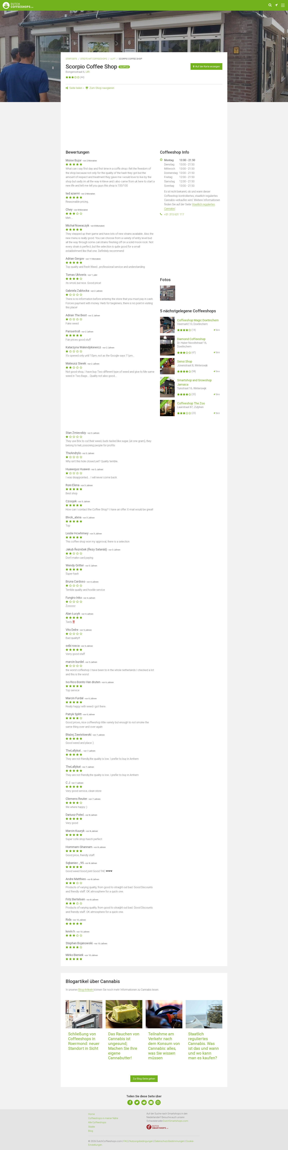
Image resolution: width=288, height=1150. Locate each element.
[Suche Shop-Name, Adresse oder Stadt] (270, 5)
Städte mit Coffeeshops (93, 59)
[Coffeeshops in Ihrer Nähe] (276, 5)
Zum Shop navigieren (101, 88)
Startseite (71, 59)
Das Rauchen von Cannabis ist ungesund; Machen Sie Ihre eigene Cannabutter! (123, 1046)
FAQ (126, 1141)
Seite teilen (75, 88)
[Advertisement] (144, 121)
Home (91, 1114)
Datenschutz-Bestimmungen (169, 1141)
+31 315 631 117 (174, 214)
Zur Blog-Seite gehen (144, 1078)
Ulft (112, 59)
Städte (91, 1126)
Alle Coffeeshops (97, 1122)
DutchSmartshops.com (175, 1121)
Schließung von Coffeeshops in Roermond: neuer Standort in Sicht (84, 1041)
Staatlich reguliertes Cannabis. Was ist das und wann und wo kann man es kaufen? (203, 1046)
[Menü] (282, 5)
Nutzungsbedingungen (141, 1141)
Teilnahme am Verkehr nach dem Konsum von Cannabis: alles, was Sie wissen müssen (164, 1046)
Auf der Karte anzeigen (207, 66)
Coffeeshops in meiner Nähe (103, 1118)
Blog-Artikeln (86, 989)
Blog (90, 1131)
